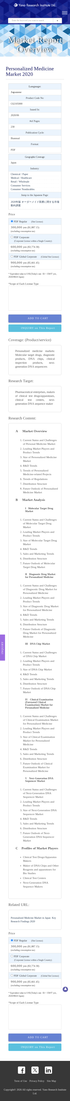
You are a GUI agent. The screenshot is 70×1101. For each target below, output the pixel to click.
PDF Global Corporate (36, 256)
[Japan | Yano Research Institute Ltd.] (40, 14)
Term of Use (20, 1081)
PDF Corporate (32, 239)
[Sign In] (34, 14)
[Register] (11, 14)
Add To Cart (38, 318)
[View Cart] (28, 14)
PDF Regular (28, 221)
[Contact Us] (23, 14)
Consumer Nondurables (22, 189)
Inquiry (2, 647)
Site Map (51, 1081)
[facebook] (21, 1070)
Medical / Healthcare (21, 177)
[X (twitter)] (35, 1070)
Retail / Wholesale (20, 181)
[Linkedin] (48, 1070)
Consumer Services (20, 185)
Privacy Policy (36, 1081)
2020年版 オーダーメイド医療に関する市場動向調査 (35, 203)
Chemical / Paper (19, 174)
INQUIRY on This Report (38, 328)
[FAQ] (17, 14)
